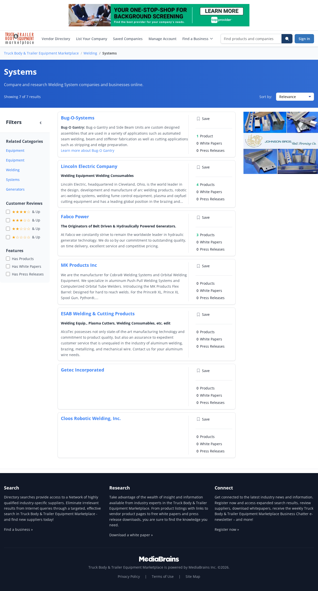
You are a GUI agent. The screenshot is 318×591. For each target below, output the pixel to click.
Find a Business (195, 38)
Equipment (15, 150)
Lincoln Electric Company (89, 166)
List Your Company (91, 38)
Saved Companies (128, 38)
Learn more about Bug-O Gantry (87, 150)
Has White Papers (26, 266)
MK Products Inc (79, 265)
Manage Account (162, 38)
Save (206, 118)
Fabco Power (75, 216)
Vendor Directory (56, 38)
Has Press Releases (28, 274)
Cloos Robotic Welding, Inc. (91, 418)
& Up (26, 212)
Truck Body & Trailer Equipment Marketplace (41, 53)
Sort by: (265, 96)
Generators (15, 189)
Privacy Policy (129, 576)
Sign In (304, 38)
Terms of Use (163, 576)
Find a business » (18, 529)
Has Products (23, 258)
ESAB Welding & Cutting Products (98, 314)
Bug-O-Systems (77, 118)
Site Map (193, 576)
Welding (90, 53)
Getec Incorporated (82, 370)
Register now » (227, 529)
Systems (13, 179)
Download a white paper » (131, 535)
